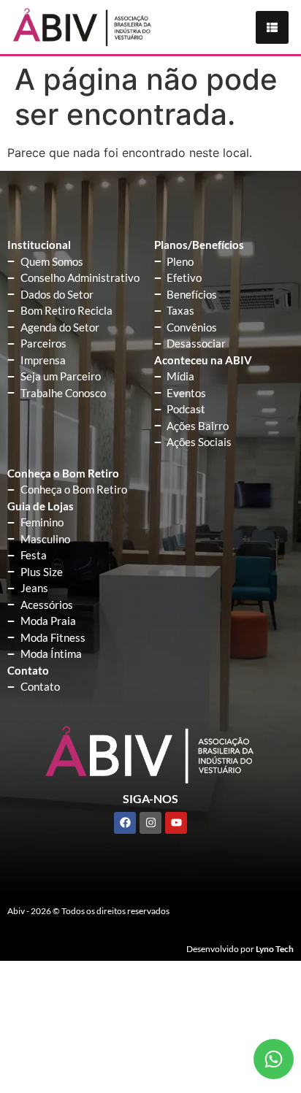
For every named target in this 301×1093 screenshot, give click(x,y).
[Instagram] (150, 823)
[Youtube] (176, 823)
